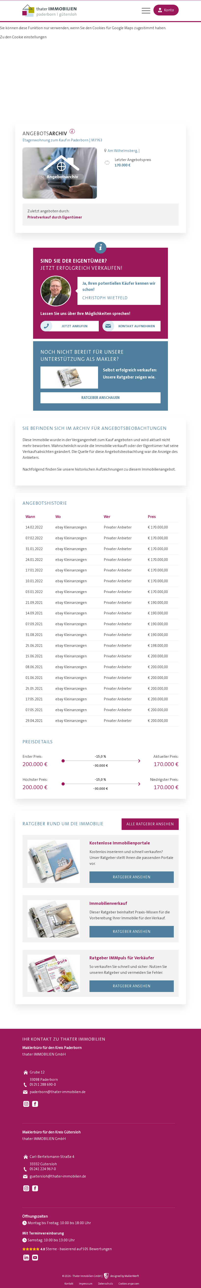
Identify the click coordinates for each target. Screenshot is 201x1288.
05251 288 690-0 (43, 1085)
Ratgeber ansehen (132, 877)
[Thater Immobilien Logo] (49, 11)
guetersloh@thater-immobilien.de (58, 1176)
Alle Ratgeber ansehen (150, 824)
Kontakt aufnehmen (136, 326)
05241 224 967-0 (43, 1169)
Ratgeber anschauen (100, 398)
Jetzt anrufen (75, 326)
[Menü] (143, 11)
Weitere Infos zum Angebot (72, 131)
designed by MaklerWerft (124, 1276)
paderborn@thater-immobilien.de (58, 1092)
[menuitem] (143, 11)
